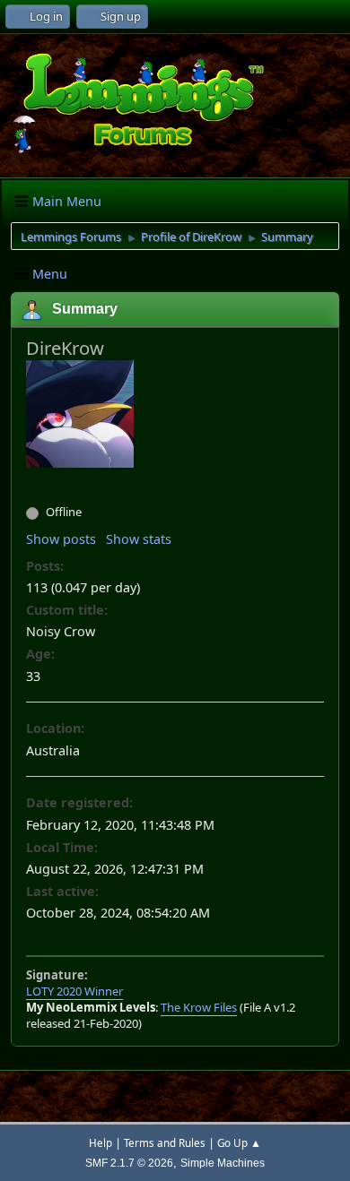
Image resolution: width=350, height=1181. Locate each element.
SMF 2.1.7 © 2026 (129, 1162)
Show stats (138, 538)
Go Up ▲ (239, 1143)
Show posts (61, 538)
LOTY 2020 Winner (74, 991)
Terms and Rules (165, 1143)
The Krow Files (199, 1007)
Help (100, 1143)
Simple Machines (222, 1162)
